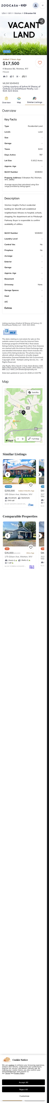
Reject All (23, 1089)
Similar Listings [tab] (34, 102)
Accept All (23, 1082)
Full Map (35, 439)
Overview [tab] (6, 102)
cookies (11, 1065)
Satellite (35, 392)
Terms (7, 1073)
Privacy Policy (19, 1073)
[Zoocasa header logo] (14, 5)
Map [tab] (19, 102)
